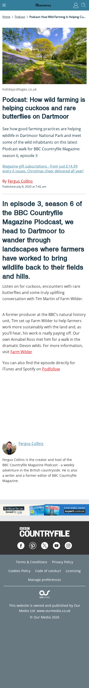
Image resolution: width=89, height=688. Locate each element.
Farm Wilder (21, 351)
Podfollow (51, 369)
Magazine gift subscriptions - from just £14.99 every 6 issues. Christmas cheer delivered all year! (43, 168)
